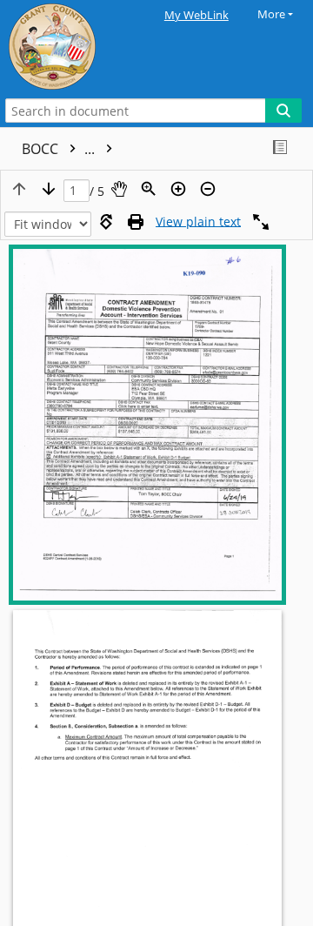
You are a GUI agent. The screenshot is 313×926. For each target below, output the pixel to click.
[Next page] (48, 189)
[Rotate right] (106, 222)
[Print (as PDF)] (135, 222)
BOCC (60, 148)
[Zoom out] (208, 189)
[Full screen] (261, 222)
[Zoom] (148, 189)
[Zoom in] (178, 189)
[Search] (283, 110)
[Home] (74, 47)
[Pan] (119, 189)
